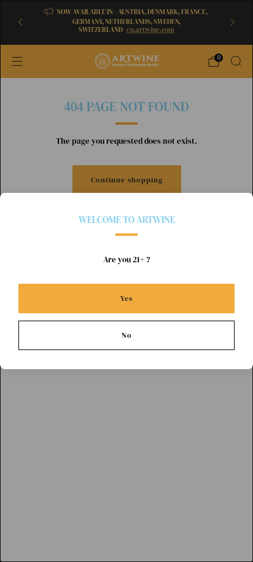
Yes (126, 298)
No (127, 335)
